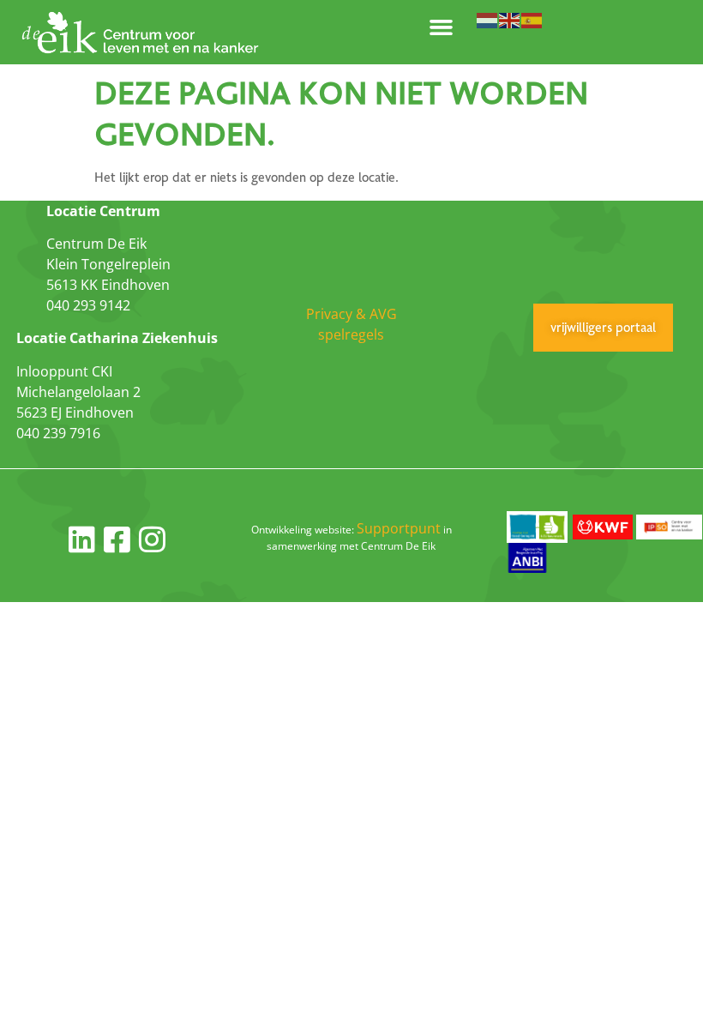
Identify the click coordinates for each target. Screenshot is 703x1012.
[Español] (532, 18)
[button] (441, 27)
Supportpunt (399, 528)
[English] (510, 18)
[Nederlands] (488, 18)
